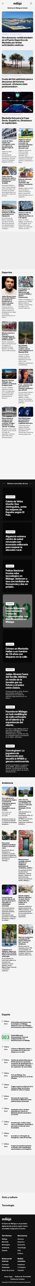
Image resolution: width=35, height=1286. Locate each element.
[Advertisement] (17, 250)
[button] (31, 3)
